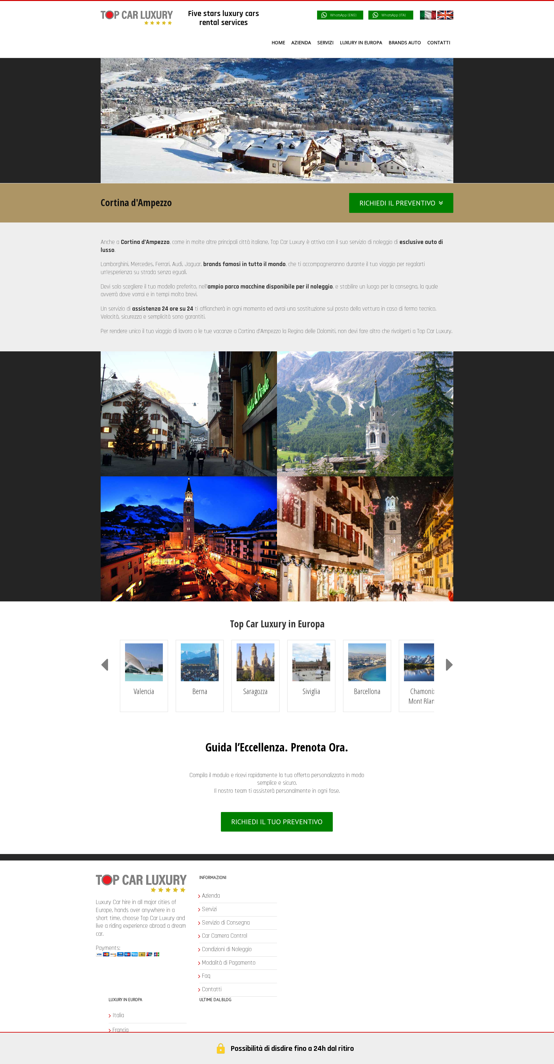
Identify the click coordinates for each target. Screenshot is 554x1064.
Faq (296, 969)
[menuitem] (242, 42)
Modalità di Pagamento (319, 956)
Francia (121, 1023)
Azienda (301, 889)
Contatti (302, 983)
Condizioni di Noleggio (317, 942)
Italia (118, 1009)
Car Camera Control (315, 929)
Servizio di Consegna (316, 916)
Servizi (299, 902)
